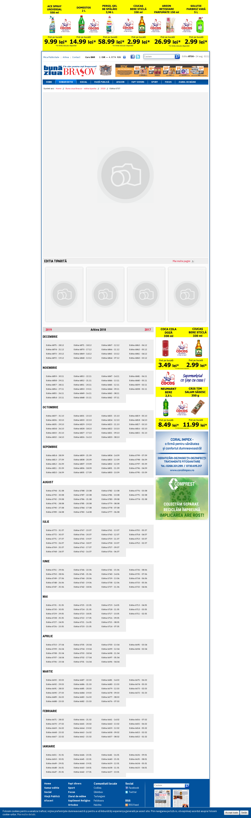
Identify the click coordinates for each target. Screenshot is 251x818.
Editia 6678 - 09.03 (110, 692)
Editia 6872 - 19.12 (55, 358)
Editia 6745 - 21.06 (83, 574)
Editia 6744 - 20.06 (83, 578)
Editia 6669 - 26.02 (55, 728)
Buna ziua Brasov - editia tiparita (81, 88)
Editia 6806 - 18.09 (83, 468)
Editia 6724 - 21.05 (83, 609)
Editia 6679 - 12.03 (110, 688)
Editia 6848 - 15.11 (83, 397)
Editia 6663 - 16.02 (83, 732)
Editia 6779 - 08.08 (110, 503)
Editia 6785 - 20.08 (83, 503)
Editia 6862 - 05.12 (138, 349)
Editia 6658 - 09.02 (110, 732)
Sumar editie (66, 82)
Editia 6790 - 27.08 (55, 507)
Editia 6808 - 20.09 (83, 459)
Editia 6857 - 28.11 (55, 384)
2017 (148, 329)
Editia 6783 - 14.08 (83, 512)
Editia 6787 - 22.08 (83, 495)
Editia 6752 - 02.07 (138, 543)
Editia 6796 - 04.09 (138, 468)
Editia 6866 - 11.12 (110, 349)
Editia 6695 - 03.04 (138, 644)
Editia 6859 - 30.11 (55, 376)
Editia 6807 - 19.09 (83, 464)
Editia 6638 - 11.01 (110, 767)
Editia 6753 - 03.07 (138, 538)
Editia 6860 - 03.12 (138, 358)
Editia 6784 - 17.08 (83, 507)
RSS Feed (134, 804)
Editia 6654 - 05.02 (138, 728)
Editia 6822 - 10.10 (110, 428)
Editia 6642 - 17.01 (83, 772)
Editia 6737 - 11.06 (110, 587)
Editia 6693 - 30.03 (55, 680)
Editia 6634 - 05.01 (138, 763)
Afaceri (120, 82)
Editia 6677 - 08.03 (110, 697)
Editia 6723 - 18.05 (83, 613)
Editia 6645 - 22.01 (83, 759)
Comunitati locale (105, 783)
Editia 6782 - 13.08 (110, 490)
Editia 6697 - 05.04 (110, 657)
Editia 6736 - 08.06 (138, 569)
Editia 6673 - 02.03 (138, 688)
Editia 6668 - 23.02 (55, 732)
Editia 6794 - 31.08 (55, 490)
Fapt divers (137, 82)
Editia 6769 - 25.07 (55, 547)
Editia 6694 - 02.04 (138, 649)
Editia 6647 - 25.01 (55, 772)
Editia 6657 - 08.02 (110, 736)
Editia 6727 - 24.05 (55, 622)
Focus (168, 82)
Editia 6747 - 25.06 (55, 587)
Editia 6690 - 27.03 (55, 692)
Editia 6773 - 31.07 (55, 530)
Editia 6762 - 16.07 (83, 551)
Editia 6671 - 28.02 (55, 719)
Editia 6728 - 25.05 (55, 618)
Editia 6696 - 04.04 (110, 661)
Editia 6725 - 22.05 (83, 605)
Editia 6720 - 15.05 (83, 626)
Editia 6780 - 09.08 (110, 499)
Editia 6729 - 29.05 (55, 613)
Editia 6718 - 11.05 (110, 609)
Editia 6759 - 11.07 (110, 538)
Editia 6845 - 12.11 (110, 384)
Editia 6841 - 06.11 (138, 376)
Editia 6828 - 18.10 (83, 428)
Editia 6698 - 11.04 (110, 653)
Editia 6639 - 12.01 (110, 763)
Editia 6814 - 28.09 (55, 455)
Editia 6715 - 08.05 (110, 622)
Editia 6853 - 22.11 (83, 376)
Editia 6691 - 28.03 (55, 688)
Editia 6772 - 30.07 (55, 534)
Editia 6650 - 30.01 (55, 759)
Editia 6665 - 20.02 (83, 723)
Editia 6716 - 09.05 (110, 618)
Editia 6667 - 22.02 (55, 736)
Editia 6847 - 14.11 (110, 376)
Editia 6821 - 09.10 (110, 433)
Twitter (133, 792)
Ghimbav (98, 792)
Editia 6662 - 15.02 (83, 736)
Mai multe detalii (26, 814)
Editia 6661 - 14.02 (110, 719)
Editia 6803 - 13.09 (110, 459)
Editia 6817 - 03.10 (138, 424)
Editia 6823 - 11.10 (110, 424)
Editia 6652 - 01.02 (138, 736)
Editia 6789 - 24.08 (55, 512)
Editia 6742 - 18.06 (83, 587)
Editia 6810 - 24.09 (55, 472)
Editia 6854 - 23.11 (55, 397)
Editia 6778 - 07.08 (110, 507)
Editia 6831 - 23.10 (83, 415)
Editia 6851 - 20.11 (83, 384)
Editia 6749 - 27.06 (55, 578)
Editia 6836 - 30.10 (55, 420)
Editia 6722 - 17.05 (83, 618)
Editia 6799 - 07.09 (138, 455)
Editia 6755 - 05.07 (138, 530)
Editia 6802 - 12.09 (110, 464)
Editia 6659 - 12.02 (110, 728)
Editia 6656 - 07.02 (138, 719)
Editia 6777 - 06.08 (110, 512)
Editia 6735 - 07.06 (138, 574)
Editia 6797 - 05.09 (138, 464)
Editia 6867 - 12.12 (110, 345)
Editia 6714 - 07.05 (110, 626)
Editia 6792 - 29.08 (55, 499)
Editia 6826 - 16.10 (83, 437)
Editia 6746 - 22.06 (83, 569)
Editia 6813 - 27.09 (55, 459)
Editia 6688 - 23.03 (55, 701)
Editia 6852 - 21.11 (83, 380)
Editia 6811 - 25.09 (55, 468)
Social (83, 82)
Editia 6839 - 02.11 (138, 384)
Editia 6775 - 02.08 (138, 495)
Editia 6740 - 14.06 (110, 574)
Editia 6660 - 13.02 (110, 723)
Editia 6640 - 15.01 (110, 759)
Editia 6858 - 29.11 (55, 380)
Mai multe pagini (181, 261)
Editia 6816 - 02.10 (138, 428)
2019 (49, 329)
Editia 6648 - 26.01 (55, 767)
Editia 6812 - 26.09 (55, 464)
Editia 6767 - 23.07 (83, 530)
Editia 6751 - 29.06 (55, 569)
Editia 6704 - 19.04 (83, 649)
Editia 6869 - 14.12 (83, 353)
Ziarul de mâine (187, 82)
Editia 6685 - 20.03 (83, 688)
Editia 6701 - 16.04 (83, 661)
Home (49, 82)
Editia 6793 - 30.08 (55, 495)
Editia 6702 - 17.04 (83, 657)
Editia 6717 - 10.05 (110, 613)
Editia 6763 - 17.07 (83, 547)
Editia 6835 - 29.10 (55, 424)
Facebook (134, 787)
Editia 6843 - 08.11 (110, 393)
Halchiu (97, 804)
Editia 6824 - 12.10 (110, 420)
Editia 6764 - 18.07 (83, 543)
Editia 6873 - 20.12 (55, 353)
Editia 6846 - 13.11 (110, 380)
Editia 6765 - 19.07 (83, 538)
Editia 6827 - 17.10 (83, 433)
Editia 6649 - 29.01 (55, 763)
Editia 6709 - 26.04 (55, 649)
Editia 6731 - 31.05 (55, 605)
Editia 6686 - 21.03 (83, 684)
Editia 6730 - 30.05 (55, 609)
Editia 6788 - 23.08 (83, 490)
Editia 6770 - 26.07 (55, 543)
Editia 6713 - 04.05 (138, 605)
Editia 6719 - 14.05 (110, 605)
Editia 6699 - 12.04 (110, 649)
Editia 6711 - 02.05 (138, 613)
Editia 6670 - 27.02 (55, 723)
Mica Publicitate (51, 57)
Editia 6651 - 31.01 (55, 755)
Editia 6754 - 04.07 (138, 534)
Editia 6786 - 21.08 (83, 499)
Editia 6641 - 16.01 (110, 755)
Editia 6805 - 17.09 (83, 472)
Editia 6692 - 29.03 (55, 684)
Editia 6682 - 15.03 (83, 701)
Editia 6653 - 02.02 (138, 732)
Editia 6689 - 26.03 (55, 697)
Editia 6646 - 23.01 (83, 755)
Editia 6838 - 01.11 (138, 389)
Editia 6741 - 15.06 (110, 569)
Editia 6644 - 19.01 (83, 763)
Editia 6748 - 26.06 (55, 582)
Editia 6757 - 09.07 (110, 547)
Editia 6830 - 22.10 (83, 420)
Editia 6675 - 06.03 (138, 680)
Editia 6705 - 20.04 (83, 644)
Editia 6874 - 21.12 (55, 349)
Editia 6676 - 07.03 (110, 701)
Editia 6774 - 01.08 (138, 499)
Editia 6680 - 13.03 (110, 684)
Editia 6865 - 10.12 (110, 353)
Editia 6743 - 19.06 (83, 582)
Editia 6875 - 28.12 (55, 345)
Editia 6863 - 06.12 (138, 345)
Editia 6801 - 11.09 (110, 468)
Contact (76, 57)
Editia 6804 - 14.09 (110, 455)
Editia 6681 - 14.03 (110, 680)
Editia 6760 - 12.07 (110, 534)
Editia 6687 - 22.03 (83, 680)
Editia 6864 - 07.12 (110, 358)
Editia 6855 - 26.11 (55, 393)
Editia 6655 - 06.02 (138, 723)
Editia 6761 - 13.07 (110, 530)
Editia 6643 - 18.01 (83, 767)
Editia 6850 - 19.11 (83, 389)
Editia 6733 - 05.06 (138, 582)
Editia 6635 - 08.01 (138, 759)
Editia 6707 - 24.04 (55, 657)
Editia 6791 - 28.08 (55, 503)
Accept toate (231, 812)
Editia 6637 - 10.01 (110, 772)
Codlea (97, 787)
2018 (103, 88)
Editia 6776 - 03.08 (138, 490)
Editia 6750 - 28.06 (55, 574)
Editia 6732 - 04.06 (138, 587)
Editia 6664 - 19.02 (83, 728)
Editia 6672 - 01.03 (138, 692)
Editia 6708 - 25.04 (55, 653)
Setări (244, 812)
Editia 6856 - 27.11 (55, 389)
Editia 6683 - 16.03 (83, 697)
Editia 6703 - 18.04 (83, 653)
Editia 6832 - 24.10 (55, 437)
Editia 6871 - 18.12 (83, 345)
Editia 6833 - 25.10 (55, 433)
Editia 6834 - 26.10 (55, 428)
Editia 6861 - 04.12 (138, 353)
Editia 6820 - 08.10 (110, 437)
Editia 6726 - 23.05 (55, 626)
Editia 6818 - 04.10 (138, 420)
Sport (154, 82)
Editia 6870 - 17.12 (83, 349)
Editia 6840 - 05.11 (138, 380)
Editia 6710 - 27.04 (55, 644)
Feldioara (99, 800)
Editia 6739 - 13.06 (110, 578)
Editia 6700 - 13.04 (110, 644)
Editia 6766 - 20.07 (83, 534)
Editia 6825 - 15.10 (110, 415)
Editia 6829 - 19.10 (83, 424)
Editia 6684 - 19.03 (83, 692)
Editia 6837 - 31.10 (55, 415)
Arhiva (66, 57)
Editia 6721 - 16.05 (83, 622)
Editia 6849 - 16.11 (83, 393)
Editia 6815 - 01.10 (138, 433)
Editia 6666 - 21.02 (83, 719)
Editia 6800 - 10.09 (110, 472)
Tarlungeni (99, 796)
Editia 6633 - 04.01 (138, 767)
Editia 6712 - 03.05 (138, 609)
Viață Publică (101, 82)
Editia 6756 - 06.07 (110, 551)
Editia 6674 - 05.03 (138, 684)
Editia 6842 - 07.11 (110, 397)
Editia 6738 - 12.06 (110, 582)
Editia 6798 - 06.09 (138, 459)
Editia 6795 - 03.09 (138, 472)
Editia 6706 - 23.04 (55, 661)
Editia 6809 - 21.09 (83, 455)
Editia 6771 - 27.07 (55, 538)
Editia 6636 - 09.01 (138, 755)
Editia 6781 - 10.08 (110, 495)
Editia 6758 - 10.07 (110, 543)
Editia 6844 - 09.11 (110, 389)
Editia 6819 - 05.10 (138, 415)
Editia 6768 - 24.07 (55, 551)
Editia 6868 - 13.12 (83, 358)
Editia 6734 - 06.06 (138, 578)
